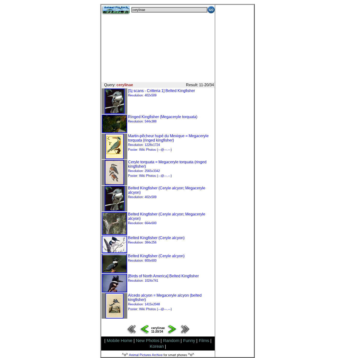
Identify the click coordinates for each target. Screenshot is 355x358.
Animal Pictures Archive (146, 355)
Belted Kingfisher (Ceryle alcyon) (156, 240)
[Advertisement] (158, 48)
